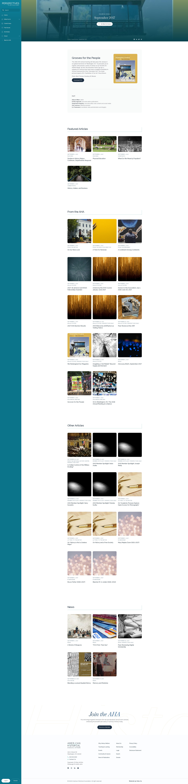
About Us (118, 743)
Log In (6, 780)
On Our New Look (73, 250)
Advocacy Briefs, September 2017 (130, 364)
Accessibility (132, 747)
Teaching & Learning (104, 747)
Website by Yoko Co (135, 781)
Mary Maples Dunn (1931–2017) (128, 542)
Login (117, 750)
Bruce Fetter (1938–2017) (76, 582)
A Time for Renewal (99, 250)
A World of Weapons (74, 645)
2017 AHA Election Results (76, 326)
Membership (119, 747)
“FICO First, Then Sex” (100, 645)
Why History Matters (104, 743)
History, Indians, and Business (77, 188)
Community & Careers (104, 754)
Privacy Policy (133, 743)
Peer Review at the (126, 326)
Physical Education (99, 158)
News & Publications (104, 757)
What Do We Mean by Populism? (129, 158)
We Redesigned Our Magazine (78, 364)
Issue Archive (75, 39)
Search (118, 754)
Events (100, 750)
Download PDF (78, 80)
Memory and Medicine (100, 683)
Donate (15, 780)
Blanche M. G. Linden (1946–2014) (104, 582)
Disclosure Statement (135, 750)
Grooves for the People (75, 402)
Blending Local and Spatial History (79, 683)
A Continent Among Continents (128, 250)
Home (68, 39)
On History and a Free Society (103, 542)
